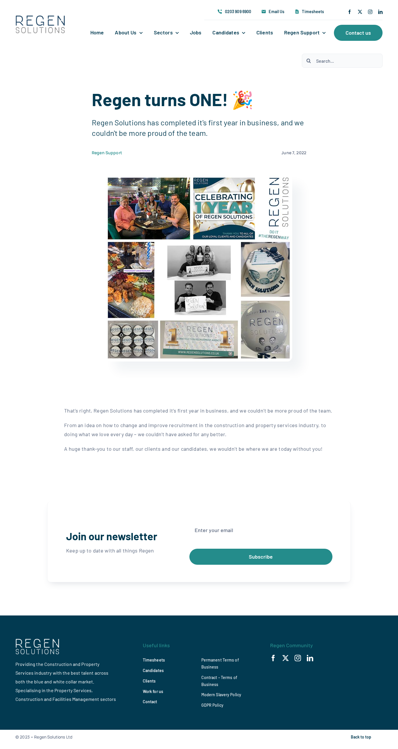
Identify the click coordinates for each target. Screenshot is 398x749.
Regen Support (107, 152)
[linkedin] (380, 12)
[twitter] (360, 12)
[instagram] (370, 12)
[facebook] (349, 12)
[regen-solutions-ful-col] (40, 18)
